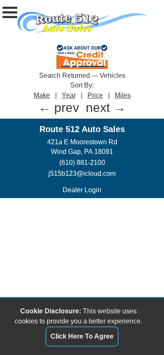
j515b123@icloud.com (82, 173)
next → (106, 107)
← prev (58, 107)
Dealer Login (82, 189)
